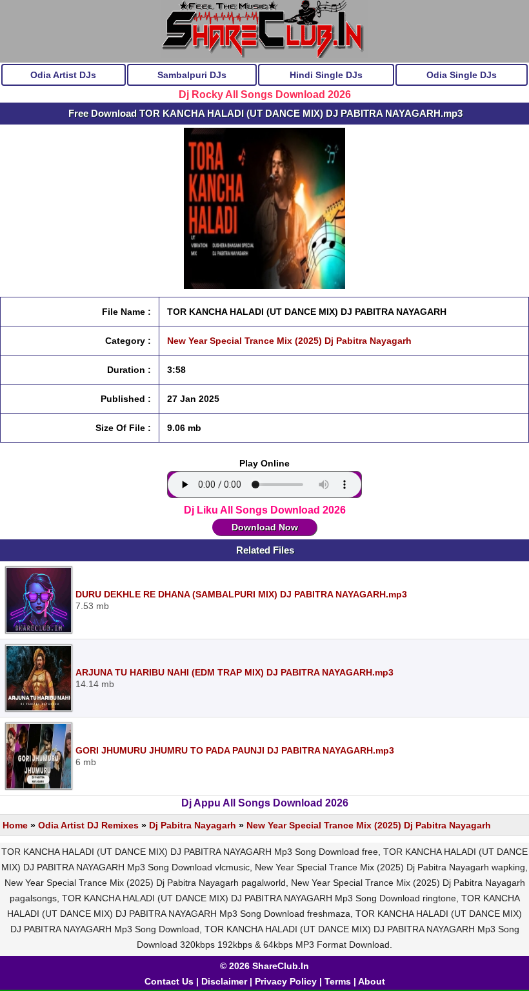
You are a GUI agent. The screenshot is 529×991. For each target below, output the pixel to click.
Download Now (265, 527)
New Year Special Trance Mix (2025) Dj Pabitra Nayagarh (289, 340)
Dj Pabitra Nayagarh (192, 825)
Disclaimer (224, 981)
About (371, 981)
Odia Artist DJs (63, 75)
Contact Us (169, 981)
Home (15, 825)
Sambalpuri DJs (191, 75)
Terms (337, 981)
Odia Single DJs (461, 75)
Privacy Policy (286, 981)
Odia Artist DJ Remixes (88, 825)
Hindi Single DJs (326, 75)
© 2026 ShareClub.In (264, 966)
